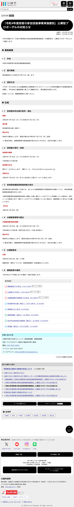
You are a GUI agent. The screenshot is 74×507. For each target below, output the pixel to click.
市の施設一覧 (55, 454)
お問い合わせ (28, 501)
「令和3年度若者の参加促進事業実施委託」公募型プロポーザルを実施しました (32, 389)
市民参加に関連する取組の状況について (18, 369)
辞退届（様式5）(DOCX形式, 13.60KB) (22, 326)
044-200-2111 (10, 487)
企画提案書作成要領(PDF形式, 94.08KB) (27, 298)
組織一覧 (19, 454)
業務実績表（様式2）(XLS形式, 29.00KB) (23, 315)
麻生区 (52, 415)
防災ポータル (55, 3)
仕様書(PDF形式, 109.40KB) (23, 292)
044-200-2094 (13, 345)
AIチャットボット (53, 403)
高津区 (28, 415)
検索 (70, 9)
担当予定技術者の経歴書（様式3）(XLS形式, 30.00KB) (27, 320)
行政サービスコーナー (20, 497)
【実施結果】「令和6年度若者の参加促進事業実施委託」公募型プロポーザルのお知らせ (35, 379)
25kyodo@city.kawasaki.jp (26, 352)
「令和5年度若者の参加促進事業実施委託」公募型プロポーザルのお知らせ (30, 382)
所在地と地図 (6, 497)
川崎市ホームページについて (12, 501)
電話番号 (20, 470)
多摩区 (44, 415)
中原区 (20, 415)
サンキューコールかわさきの (54, 469)
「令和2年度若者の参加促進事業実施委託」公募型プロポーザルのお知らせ (30, 395)
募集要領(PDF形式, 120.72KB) (24, 286)
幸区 (13, 415)
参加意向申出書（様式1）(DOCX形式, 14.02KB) (25, 303)
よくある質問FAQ (20, 403)
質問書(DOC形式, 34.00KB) (18, 309)
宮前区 (36, 415)
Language (63, 5)
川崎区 (6, 415)
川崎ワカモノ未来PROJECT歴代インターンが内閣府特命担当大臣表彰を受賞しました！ (35, 376)
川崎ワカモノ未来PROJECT (14, 373)
